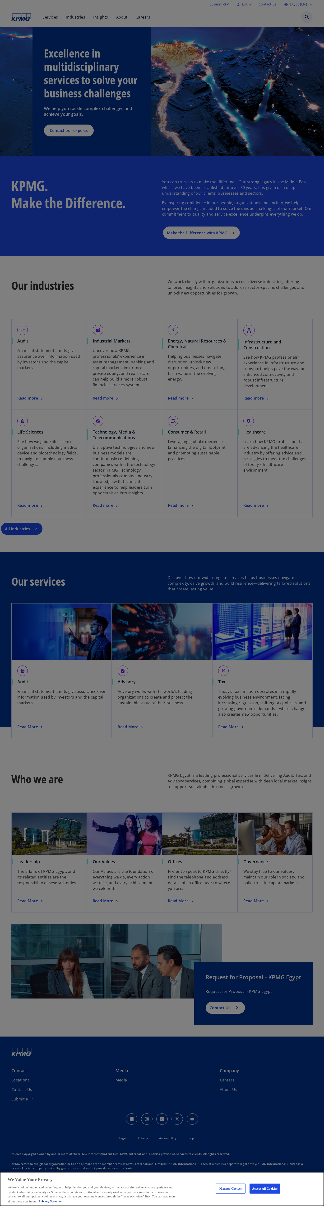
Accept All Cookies (265, 1188)
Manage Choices (230, 1188)
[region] (162, 1189)
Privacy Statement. (51, 1201)
